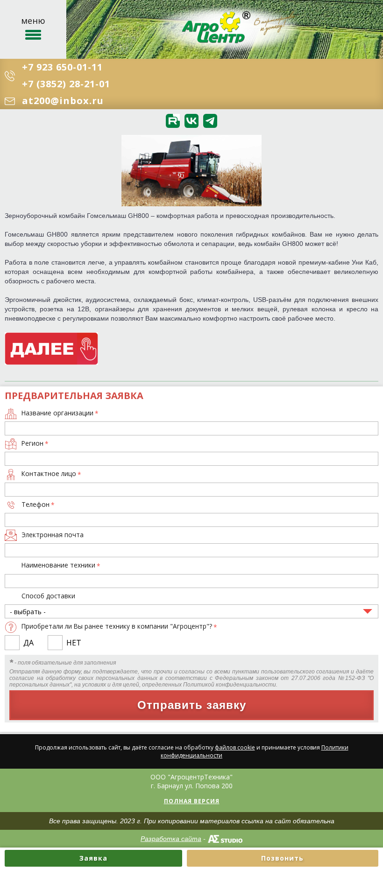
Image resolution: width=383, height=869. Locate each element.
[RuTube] (173, 121)
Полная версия (192, 801)
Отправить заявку (191, 705)
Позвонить (282, 858)
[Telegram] (210, 121)
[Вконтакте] (191, 121)
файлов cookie (235, 747)
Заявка (93, 858)
